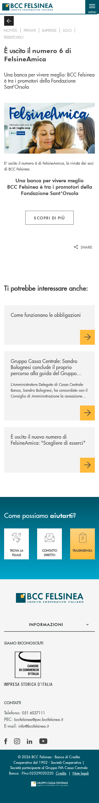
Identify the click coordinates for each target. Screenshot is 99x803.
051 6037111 (33, 712)
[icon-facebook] (5, 741)
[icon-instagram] (17, 741)
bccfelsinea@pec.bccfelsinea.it (38, 719)
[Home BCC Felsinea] (27, 7)
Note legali (81, 773)
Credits (61, 773)
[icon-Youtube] (43, 741)
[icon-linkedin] (30, 741)
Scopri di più (49, 217)
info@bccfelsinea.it (33, 726)
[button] (92, 7)
